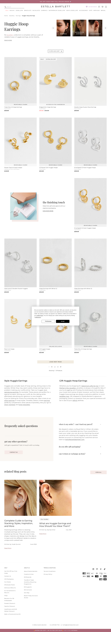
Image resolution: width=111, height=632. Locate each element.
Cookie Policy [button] (39, 315)
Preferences (48, 321)
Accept (63, 321)
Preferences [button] (38, 317)
